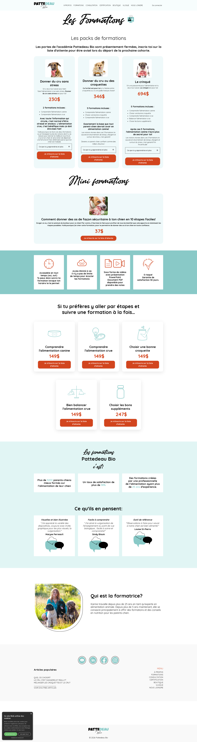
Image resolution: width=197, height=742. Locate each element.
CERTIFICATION (105, 5)
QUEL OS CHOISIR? (42, 677)
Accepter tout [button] (10, 734)
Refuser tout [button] (24, 734)
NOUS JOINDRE (137, 5)
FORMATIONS (79, 5)
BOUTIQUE (117, 5)
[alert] (17, 726)
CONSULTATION (91, 5)
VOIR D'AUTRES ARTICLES (45, 688)
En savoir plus (21, 730)
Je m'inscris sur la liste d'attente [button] (54, 155)
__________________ (45, 685)
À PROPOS (68, 5)
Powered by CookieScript (17, 738)
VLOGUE (126, 5)
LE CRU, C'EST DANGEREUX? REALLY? (50, 680)
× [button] (31, 713)
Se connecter (157, 5)
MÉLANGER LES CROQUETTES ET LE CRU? (52, 682)
